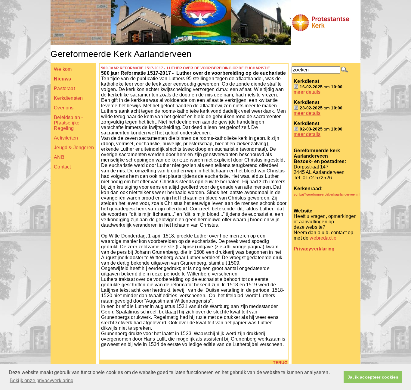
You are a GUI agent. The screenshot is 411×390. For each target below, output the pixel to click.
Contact (62, 166)
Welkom (63, 69)
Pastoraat (64, 88)
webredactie (323, 238)
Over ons (63, 107)
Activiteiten (66, 137)
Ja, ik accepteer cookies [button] (373, 377)
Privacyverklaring (314, 248)
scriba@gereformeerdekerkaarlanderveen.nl (327, 194)
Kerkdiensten (68, 98)
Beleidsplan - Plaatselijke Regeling (68, 123)
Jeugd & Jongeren (74, 147)
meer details (307, 92)
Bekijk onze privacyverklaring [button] (42, 380)
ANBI (60, 157)
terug (280, 362)
